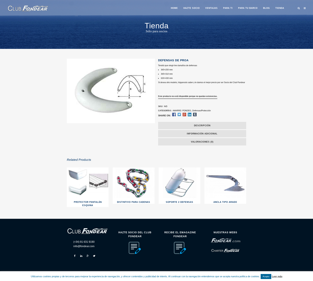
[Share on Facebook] (174, 116)
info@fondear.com (83, 246)
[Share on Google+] (184, 116)
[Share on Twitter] (179, 116)
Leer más (277, 276)
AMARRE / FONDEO (182, 110)
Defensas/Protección (201, 110)
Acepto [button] (266, 276)
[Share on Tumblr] (195, 116)
